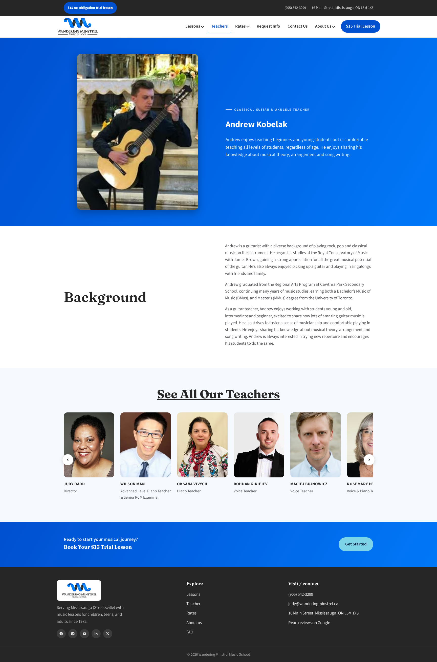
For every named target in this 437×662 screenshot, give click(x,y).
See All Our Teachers (218, 394)
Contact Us (298, 26)
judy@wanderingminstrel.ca (313, 604)
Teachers (219, 26)
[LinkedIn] (96, 633)
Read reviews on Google (309, 623)
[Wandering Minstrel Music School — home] (77, 26)
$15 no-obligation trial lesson (90, 7)
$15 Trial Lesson (360, 26)
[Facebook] (61, 633)
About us (194, 623)
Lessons (192, 26)
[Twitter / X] (107, 633)
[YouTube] (84, 633)
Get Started (356, 544)
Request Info (268, 26)
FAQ (189, 632)
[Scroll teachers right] (369, 459)
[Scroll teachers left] (67, 459)
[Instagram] (72, 633)
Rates (240, 26)
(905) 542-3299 (295, 7)
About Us (323, 26)
